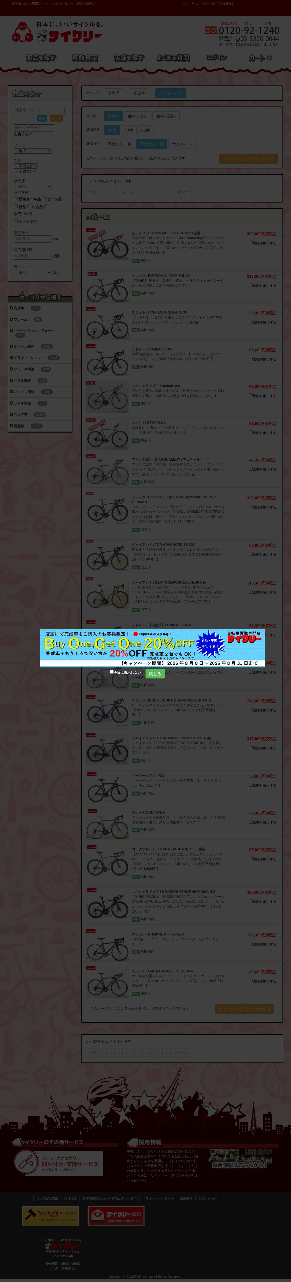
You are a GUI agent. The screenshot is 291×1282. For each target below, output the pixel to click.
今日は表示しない (127, 673)
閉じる (155, 673)
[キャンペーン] (152, 648)
